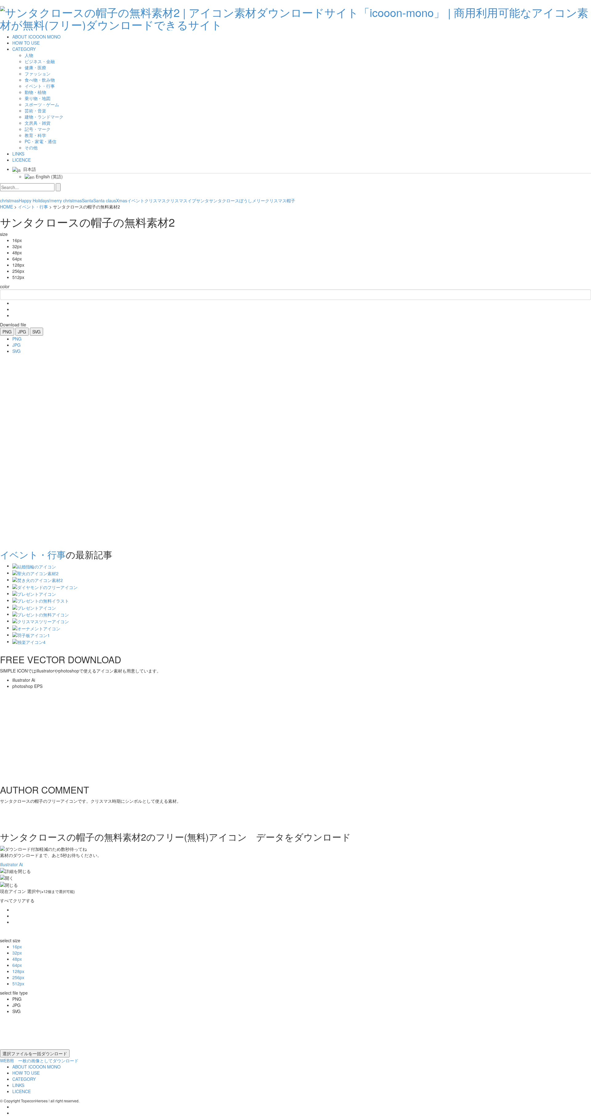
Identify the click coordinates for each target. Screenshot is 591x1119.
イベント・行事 (33, 207)
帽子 (291, 200)
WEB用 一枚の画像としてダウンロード (39, 1060)
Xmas (121, 200)
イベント (135, 200)
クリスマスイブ (181, 200)
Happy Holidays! (34, 200)
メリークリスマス (269, 200)
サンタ (202, 200)
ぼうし (245, 200)
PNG (7, 332)
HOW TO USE (26, 43)
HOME (6, 207)
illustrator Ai (11, 864)
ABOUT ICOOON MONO (36, 37)
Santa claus (104, 200)
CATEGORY (24, 49)
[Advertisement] (24, 449)
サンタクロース (224, 200)
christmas (9, 200)
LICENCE (21, 160)
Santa (87, 200)
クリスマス (155, 200)
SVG (36, 332)
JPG (22, 332)
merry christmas (66, 200)
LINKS (18, 154)
